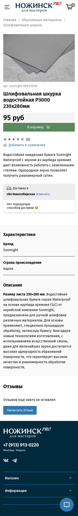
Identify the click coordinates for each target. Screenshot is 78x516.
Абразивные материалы (42, 20)
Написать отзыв (20, 410)
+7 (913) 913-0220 (21, 445)
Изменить (43, 194)
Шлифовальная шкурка (22, 25)
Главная (9, 20)
